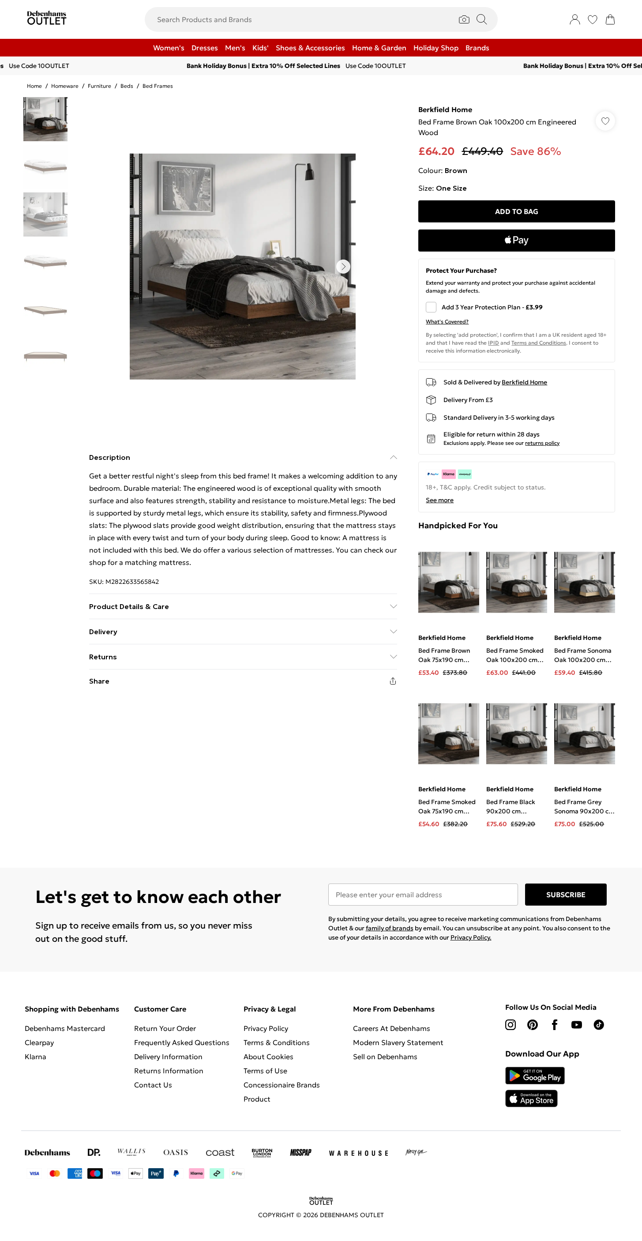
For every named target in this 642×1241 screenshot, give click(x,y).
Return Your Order (165, 1028)
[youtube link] (576, 1024)
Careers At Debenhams (391, 1028)
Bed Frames (158, 86)
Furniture (99, 86)
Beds (126, 86)
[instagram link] (510, 1024)
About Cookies (268, 1056)
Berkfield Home (445, 109)
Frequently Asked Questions (181, 1042)
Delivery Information (168, 1056)
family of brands (389, 928)
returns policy (542, 443)
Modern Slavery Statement (398, 1042)
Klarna (35, 1056)
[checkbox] (517, 307)
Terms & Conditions (277, 1042)
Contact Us (153, 1084)
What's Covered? (447, 321)
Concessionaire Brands (282, 1084)
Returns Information (168, 1070)
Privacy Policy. (471, 937)
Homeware (65, 86)
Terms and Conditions (538, 342)
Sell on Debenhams (385, 1056)
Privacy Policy (266, 1028)
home (34, 86)
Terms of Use (265, 1070)
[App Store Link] (535, 1087)
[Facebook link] (554, 1024)
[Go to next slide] (343, 266)
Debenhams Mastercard (65, 1028)
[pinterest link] (532, 1024)
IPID (493, 342)
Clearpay (39, 1042)
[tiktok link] (598, 1024)
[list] (243, 266)
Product (257, 1098)
